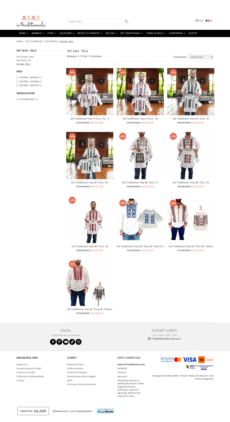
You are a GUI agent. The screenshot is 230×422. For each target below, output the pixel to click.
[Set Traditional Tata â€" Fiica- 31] (140, 155)
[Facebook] (53, 342)
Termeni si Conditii (26, 372)
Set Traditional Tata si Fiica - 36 (140, 118)
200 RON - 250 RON (29, 81)
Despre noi (22, 364)
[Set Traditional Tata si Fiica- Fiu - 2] (89, 91)
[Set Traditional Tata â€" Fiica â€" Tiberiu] (89, 283)
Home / (21, 41)
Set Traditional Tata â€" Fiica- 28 (90, 246)
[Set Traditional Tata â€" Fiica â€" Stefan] (190, 219)
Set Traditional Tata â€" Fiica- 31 (140, 182)
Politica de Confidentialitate (30, 376)
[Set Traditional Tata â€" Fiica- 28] (89, 219)
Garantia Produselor (77, 372)
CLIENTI (71, 357)
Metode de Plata (75, 364)
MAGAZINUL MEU (27, 357)
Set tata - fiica (23, 63)
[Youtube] (66, 342)
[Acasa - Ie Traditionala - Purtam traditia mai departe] (33, 21)
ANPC (70, 380)
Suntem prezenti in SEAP (29, 368)
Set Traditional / (35, 41)
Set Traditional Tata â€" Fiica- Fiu (89, 182)
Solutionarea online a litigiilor (81, 376)
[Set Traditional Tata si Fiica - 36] (140, 91)
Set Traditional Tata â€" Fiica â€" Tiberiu (89, 309)
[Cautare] (126, 21)
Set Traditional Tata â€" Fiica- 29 (191, 182)
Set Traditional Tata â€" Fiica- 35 (191, 118)
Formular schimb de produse (81, 384)
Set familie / (52, 41)
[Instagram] (78, 342)
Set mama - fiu (24, 60)
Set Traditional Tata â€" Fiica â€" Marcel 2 (140, 246)
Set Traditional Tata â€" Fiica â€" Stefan (191, 246)
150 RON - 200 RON (29, 77)
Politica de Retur (75, 368)
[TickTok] (72, 342)
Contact (20, 380)
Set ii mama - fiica (25, 56)
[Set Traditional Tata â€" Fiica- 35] (190, 91)
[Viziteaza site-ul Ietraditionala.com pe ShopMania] (105, 411)
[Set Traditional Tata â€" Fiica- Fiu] (89, 155)
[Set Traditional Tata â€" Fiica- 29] (190, 155)
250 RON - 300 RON (29, 85)
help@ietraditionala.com (166, 338)
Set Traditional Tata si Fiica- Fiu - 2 (89, 118)
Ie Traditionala (27, 99)
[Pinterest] (59, 342)
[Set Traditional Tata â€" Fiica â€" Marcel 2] (140, 219)
